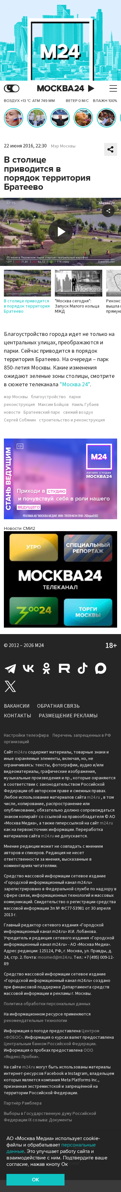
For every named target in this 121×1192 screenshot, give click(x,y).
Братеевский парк (42, 412)
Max (100, 668)
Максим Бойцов (53, 404)
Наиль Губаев (85, 404)
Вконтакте (28, 668)
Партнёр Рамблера (23, 1103)
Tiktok (82, 668)
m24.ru (20, 752)
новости (12, 412)
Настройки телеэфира (26, 735)
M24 (39, 645)
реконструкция (19, 404)
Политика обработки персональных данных (47, 1004)
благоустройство (48, 397)
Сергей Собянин (20, 420)
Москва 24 (60, 88)
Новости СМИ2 (19, 528)
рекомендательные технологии (35, 1020)
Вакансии (17, 706)
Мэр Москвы (63, 146)
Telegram (10, 668)
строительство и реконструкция (72, 420)
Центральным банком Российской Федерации (50, 1044)
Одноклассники (46, 668)
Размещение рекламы (68, 715)
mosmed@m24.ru (55, 957)
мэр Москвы (16, 397)
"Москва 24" (75, 384)
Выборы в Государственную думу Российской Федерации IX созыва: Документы (50, 1116)
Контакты (17, 715)
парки (75, 397)
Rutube (64, 668)
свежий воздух (78, 412)
